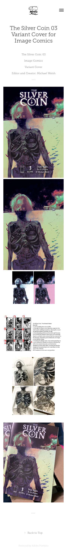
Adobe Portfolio (40, 545)
